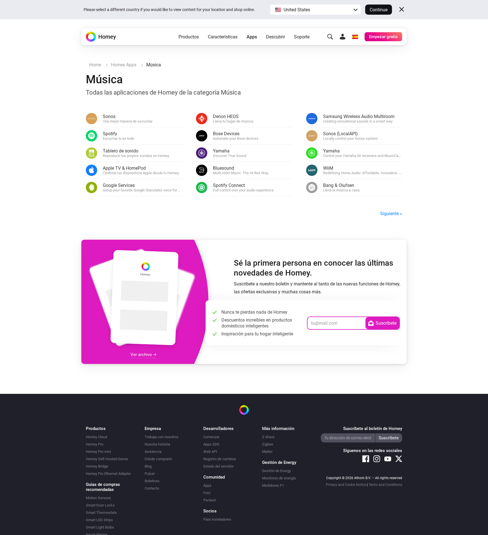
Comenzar (211, 437)
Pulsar (150, 473)
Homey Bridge (97, 466)
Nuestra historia (157, 444)
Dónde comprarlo (158, 459)
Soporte (302, 37)
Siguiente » (391, 213)
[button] (315, 10)
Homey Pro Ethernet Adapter (108, 473)
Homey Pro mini (98, 451)
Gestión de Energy (276, 471)
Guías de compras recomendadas (103, 487)
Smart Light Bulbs (100, 527)
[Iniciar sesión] (342, 37)
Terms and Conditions (385, 485)
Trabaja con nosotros (161, 437)
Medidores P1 (273, 485)
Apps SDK (211, 444)
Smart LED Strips (99, 520)
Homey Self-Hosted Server (107, 459)
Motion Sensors (98, 498)
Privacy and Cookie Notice (346, 485)
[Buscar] (330, 37)
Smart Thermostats (101, 512)
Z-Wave (268, 437)
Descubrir (275, 37)
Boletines (152, 481)
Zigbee (267, 444)
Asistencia (153, 451)
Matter (267, 451)
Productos (188, 37)
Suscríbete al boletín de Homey (372, 428)
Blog (148, 466)
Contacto (152, 488)
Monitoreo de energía (279, 478)
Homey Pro (94, 444)
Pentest (209, 500)
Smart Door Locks (100, 505)
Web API (210, 451)
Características (223, 37)
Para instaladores (217, 519)
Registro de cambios (219, 459)
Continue (378, 9)
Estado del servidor (218, 466)
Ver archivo (141, 354)
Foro (206, 493)
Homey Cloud (96, 437)
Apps (252, 37)
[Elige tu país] (355, 37)
